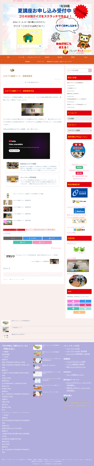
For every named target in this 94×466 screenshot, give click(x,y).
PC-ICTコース (71, 243)
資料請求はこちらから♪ (79, 164)
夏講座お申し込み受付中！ (73, 93)
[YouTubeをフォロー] (85, 304)
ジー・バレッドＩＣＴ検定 (76, 227)
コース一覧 (8, 459)
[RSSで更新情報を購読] (79, 312)
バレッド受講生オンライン (75, 375)
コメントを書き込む (33, 274)
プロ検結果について (71, 88)
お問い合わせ (89, 459)
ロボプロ (45, 229)
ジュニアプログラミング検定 (76, 207)
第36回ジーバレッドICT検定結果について (77, 104)
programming (38, 229)
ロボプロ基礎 (71, 258)
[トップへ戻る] (91, 463)
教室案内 (30, 459)
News (63, 459)
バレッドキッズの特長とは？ (19, 459)
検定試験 (40, 459)
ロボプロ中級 (71, 273)
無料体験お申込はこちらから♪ (79, 170)
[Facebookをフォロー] (85, 301)
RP (50, 229)
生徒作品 (45, 459)
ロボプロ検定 (71, 232)
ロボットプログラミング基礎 (10, 229)
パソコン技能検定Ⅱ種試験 (76, 217)
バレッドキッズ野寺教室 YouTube (78, 354)
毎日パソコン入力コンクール (76, 215)
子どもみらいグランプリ (54, 459)
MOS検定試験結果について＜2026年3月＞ (77, 99)
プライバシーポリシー (79, 459)
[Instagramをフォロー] (73, 304)
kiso (54, 229)
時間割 (34, 459)
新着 (3, 459)
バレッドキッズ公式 (73, 348)
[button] (42, 242)
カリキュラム (69, 459)
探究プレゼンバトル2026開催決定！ (75, 82)
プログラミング (22, 229)
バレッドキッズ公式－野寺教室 (76, 351)
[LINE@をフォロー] (73, 308)
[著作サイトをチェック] (73, 301)
